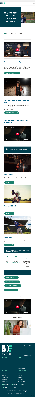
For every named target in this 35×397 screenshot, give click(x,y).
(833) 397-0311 (7, 262)
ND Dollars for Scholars (22, 368)
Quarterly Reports (5, 381)
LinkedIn (25, 384)
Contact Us (4, 359)
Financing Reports (5, 377)
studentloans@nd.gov (16, 262)
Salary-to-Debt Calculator (10, 112)
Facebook (7, 384)
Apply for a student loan (10, 277)
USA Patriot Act (20, 379)
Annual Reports (4, 373)
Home (5, 33)
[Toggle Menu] (34, 3)
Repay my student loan (10, 289)
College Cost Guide (21, 359)
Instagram (16, 384)
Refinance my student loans (10, 281)
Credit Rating (4, 375)
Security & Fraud (20, 377)
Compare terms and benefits (11, 73)
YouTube (6, 387)
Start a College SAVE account (13, 285)
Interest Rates (4, 379)
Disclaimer (19, 373)
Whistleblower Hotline (21, 381)
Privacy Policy (20, 375)
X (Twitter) (16, 387)
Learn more (7, 182)
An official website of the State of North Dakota (8, 0)
